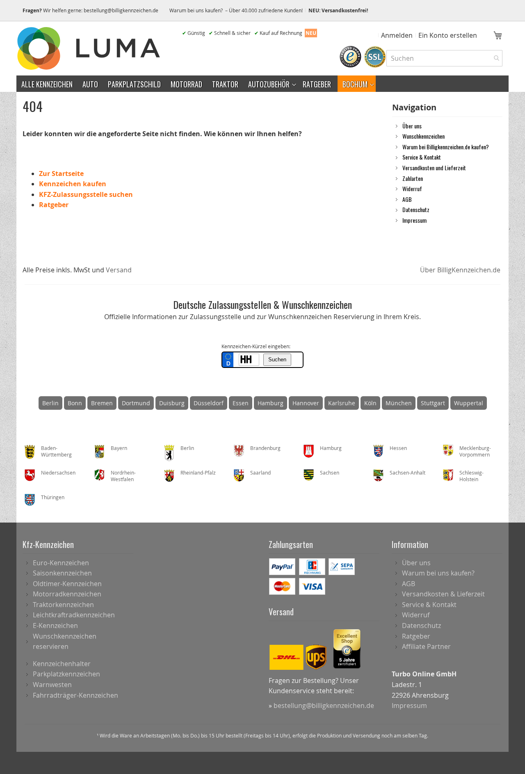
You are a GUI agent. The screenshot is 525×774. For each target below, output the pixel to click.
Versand (119, 269)
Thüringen (52, 497)
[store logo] (90, 48)
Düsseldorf (209, 403)
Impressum (414, 219)
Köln (370, 403)
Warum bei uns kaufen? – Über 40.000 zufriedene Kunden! (236, 10)
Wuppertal (468, 403)
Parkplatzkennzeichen (66, 673)
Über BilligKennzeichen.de (460, 269)
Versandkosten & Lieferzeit (443, 593)
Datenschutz (415, 209)
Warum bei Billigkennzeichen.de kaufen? (445, 146)
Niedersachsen (58, 472)
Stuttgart (433, 403)
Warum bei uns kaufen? (438, 573)
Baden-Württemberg (56, 451)
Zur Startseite (61, 173)
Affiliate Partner (426, 646)
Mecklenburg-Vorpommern (475, 451)
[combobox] (444, 58)
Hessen (398, 448)
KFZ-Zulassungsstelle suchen (86, 194)
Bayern (119, 448)
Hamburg (270, 403)
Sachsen (329, 472)
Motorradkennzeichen (67, 593)
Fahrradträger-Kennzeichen (75, 695)
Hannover (305, 403)
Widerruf (412, 188)
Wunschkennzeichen (423, 135)
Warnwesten (52, 684)
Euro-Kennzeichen (61, 562)
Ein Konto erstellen (447, 35)
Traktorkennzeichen (63, 604)
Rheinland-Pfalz (198, 472)
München (399, 403)
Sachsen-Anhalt (407, 472)
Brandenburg (265, 448)
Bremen (102, 403)
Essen (241, 403)
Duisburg (172, 403)
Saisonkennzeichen (62, 573)
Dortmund (136, 403)
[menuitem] (47, 83)
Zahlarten (412, 178)
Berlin (50, 403)
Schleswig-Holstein (471, 476)
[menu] (262, 83)
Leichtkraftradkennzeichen (74, 614)
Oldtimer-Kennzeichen (67, 583)
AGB (407, 198)
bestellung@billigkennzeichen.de (121, 10)
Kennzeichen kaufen (72, 183)
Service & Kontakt (421, 156)
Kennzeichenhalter (62, 663)
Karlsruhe (341, 403)
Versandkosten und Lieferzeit (434, 167)
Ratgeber (53, 204)
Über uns (412, 125)
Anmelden (397, 35)
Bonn (75, 403)
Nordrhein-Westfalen (123, 476)
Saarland (260, 472)
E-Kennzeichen (55, 625)
